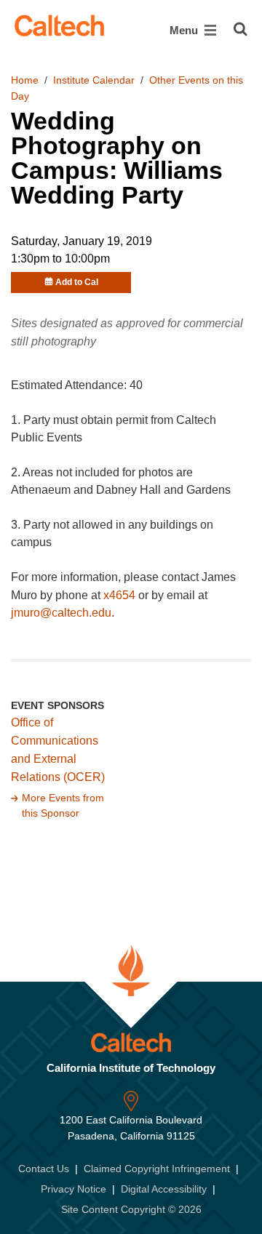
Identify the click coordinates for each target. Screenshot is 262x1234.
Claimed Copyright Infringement (157, 1168)
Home (25, 80)
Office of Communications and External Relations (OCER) (58, 749)
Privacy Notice (73, 1189)
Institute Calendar (94, 80)
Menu (185, 30)
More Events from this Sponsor (63, 806)
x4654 (119, 595)
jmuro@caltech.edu (61, 612)
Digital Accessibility (164, 1189)
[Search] (240, 29)
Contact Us (43, 1168)
